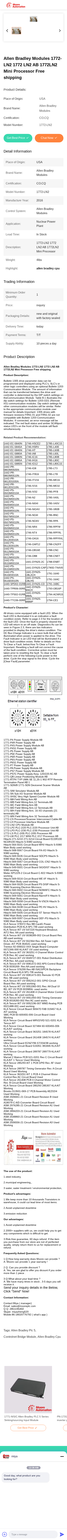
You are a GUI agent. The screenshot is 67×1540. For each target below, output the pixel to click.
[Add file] (4, 1534)
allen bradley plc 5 (23, 1330)
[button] (9, 1395)
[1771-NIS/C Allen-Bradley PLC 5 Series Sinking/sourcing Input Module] (28, 1389)
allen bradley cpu (49, 1336)
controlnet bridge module (20, 1336)
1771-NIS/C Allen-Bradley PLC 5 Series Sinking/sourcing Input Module (26, 1418)
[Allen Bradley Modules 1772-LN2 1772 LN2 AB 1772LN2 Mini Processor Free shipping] (33, 19)
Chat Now (47, 137)
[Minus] (62, 1456)
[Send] (62, 1534)
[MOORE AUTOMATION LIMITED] (16, 4)
